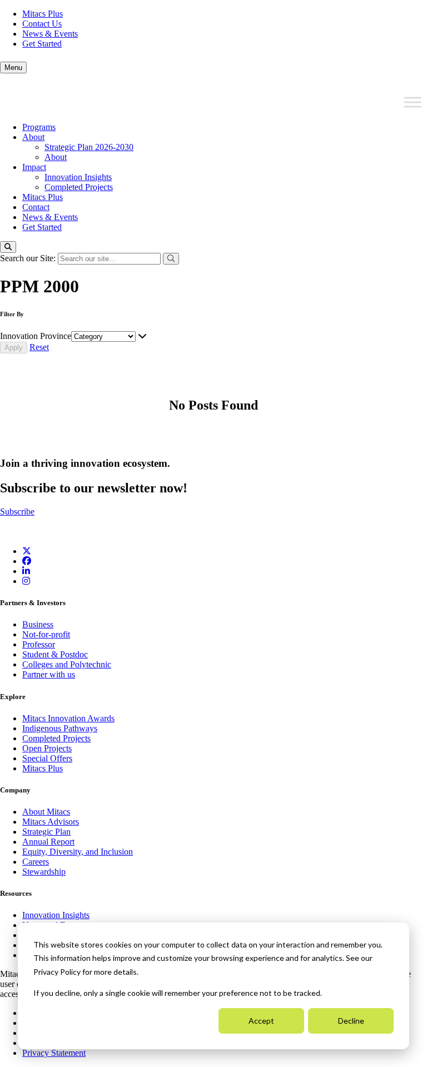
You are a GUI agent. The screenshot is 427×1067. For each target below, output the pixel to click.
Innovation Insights (78, 177)
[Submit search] (171, 259)
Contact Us (42, 23)
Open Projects (47, 748)
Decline (351, 1020)
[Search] (8, 247)
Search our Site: (29, 258)
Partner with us (48, 674)
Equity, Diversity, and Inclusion (77, 851)
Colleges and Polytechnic (66, 664)
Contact (35, 207)
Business (37, 624)
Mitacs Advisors (50, 821)
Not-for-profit (46, 634)
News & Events (50, 33)
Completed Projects (78, 187)
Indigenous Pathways (59, 728)
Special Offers (47, 758)
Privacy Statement (54, 1053)
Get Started (42, 43)
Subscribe (17, 511)
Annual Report (48, 841)
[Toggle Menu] (412, 102)
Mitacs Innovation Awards (68, 718)
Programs (39, 127)
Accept (261, 1020)
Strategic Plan (46, 831)
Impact (34, 167)
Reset (39, 347)
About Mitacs (46, 811)
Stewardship (44, 871)
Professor (38, 644)
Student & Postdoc (55, 654)
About (33, 137)
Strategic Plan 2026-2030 (88, 147)
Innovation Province (35, 336)
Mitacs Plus (42, 13)
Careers (35, 861)
